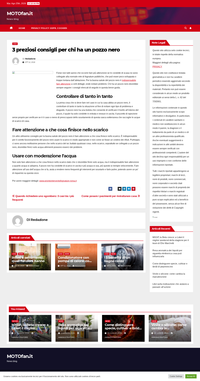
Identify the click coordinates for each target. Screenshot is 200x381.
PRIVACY (157, 67)
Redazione (30, 58)
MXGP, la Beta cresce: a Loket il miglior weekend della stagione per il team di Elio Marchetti (171, 240)
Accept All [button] (191, 376)
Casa (15, 43)
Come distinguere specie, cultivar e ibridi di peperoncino (122, 328)
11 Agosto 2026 (22, 333)
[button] (185, 28)
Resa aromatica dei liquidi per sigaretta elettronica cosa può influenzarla (167, 253)
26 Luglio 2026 (161, 333)
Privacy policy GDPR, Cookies (49, 28)
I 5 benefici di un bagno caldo (117, 259)
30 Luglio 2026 (114, 333)
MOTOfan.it (20, 13)
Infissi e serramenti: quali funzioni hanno (28, 259)
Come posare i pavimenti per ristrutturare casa (109, 196)
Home (22, 28)
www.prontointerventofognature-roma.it (58, 181)
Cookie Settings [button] (176, 376)
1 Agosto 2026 (68, 333)
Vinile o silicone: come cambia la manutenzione (169, 328)
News (21, 254)
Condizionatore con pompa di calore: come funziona (76, 261)
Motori (15, 321)
